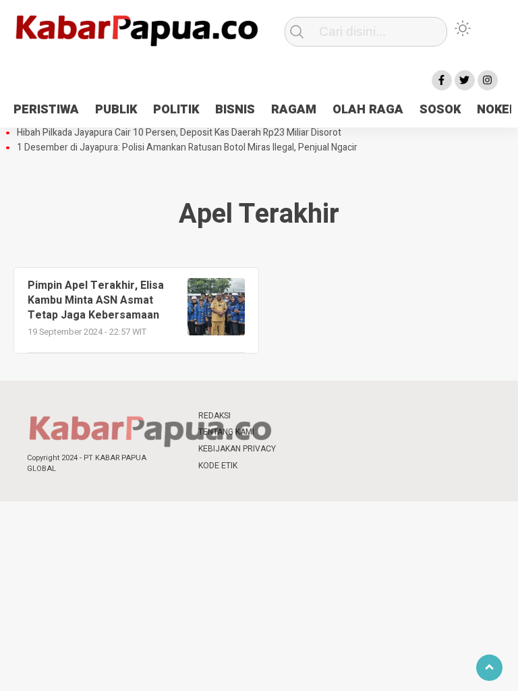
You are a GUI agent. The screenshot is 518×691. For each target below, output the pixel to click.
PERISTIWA (46, 110)
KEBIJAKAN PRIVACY (237, 449)
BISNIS (235, 110)
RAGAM (293, 110)
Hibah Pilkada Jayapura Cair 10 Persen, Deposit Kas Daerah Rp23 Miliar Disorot (179, 133)
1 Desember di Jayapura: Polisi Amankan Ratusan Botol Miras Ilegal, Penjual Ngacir (187, 148)
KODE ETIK (217, 466)
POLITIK (176, 110)
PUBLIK (116, 110)
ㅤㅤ (299, 416)
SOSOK (440, 110)
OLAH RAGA (368, 110)
